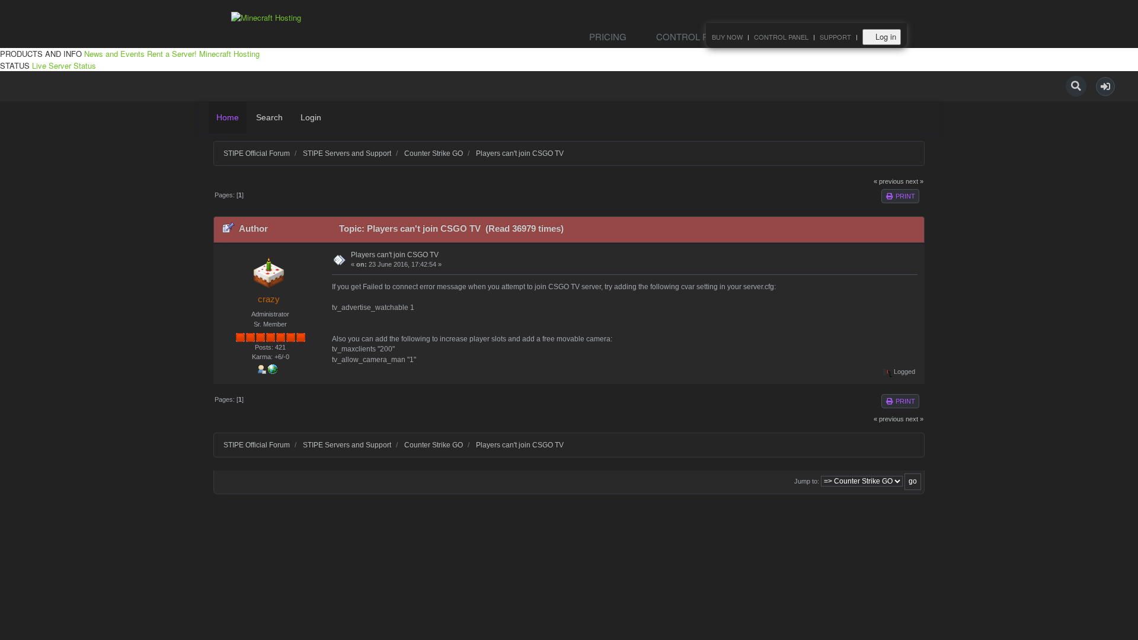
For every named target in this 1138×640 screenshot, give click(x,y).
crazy (269, 299)
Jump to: (806, 481)
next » (914, 181)
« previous (889, 181)
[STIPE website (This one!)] (272, 368)
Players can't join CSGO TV (395, 255)
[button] (1105, 86)
